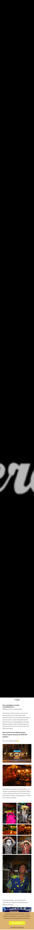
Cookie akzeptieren (17, 923)
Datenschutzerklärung (17, 927)
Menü (18, 700)
